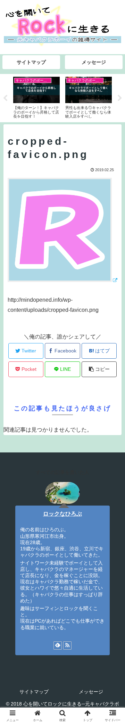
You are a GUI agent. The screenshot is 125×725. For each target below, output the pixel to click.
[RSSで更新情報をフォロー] (67, 645)
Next (119, 98)
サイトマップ (34, 691)
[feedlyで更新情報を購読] (57, 645)
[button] (112, 613)
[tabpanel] (36, 97)
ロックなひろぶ (62, 514)
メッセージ (91, 691)
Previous (5, 98)
